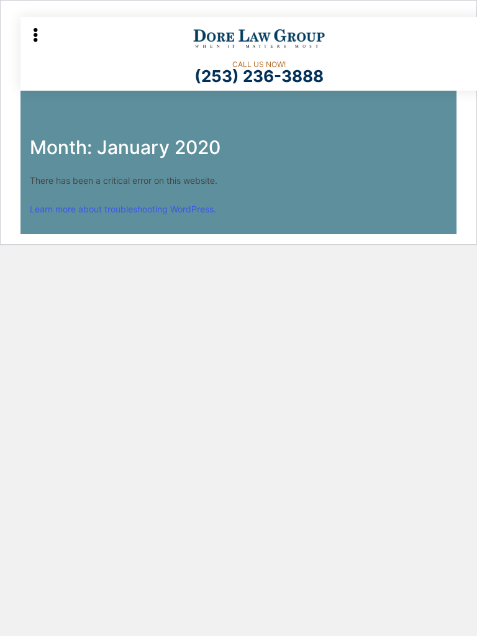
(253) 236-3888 (259, 76)
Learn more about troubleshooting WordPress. (123, 209)
